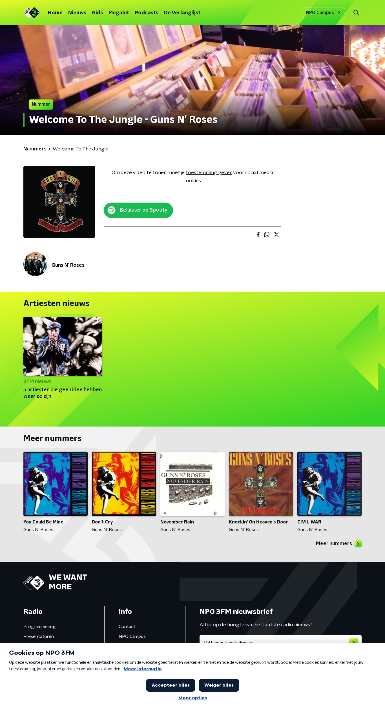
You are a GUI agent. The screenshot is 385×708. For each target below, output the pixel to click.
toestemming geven (209, 172)
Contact (127, 626)
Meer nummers (334, 543)
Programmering (39, 626)
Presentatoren (38, 636)
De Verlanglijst (182, 12)
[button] (356, 13)
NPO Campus (320, 12)
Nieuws (77, 12)
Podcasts (146, 12)
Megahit (119, 12)
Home (55, 12)
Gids (97, 12)
